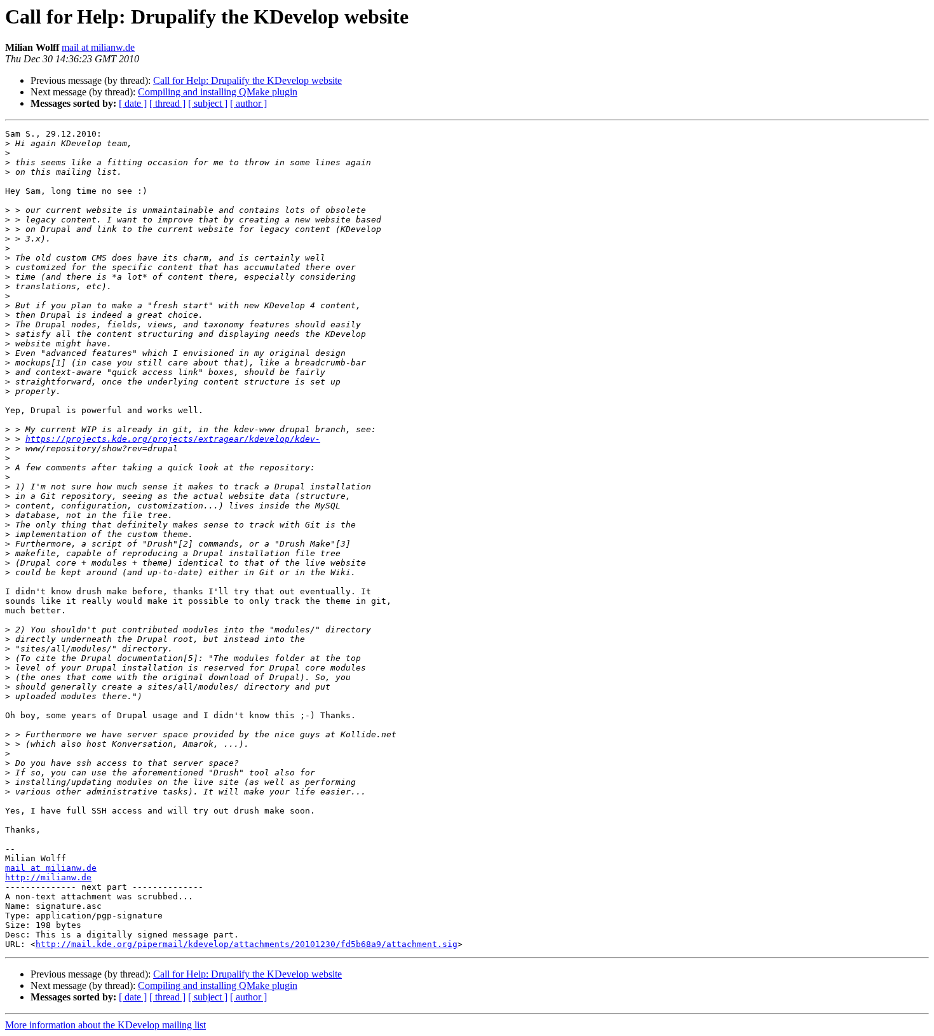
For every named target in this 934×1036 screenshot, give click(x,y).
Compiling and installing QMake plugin (217, 91)
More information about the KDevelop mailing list (105, 1024)
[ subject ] (207, 103)
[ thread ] (167, 103)
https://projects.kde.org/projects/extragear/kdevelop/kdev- (172, 439)
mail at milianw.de (98, 47)
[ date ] (133, 103)
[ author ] (248, 103)
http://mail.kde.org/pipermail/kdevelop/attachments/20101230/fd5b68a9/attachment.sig (246, 944)
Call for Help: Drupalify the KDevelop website (247, 80)
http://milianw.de (48, 877)
